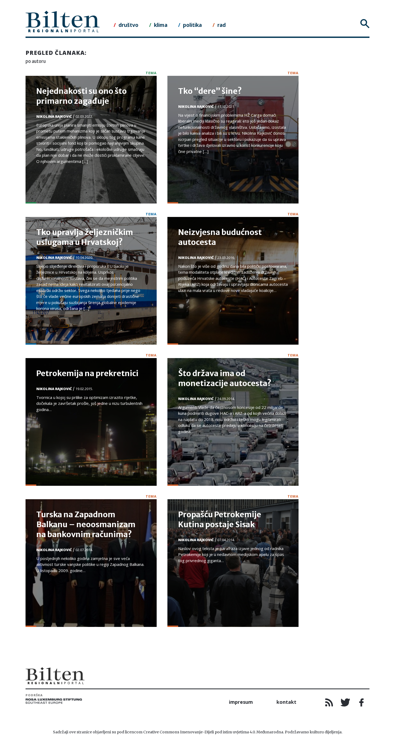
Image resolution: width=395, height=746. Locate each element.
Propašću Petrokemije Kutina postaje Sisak (219, 519)
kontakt (286, 702)
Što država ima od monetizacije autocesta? (224, 378)
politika (192, 24)
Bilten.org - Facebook (361, 702)
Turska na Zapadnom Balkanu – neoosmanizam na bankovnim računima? (85, 524)
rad (221, 24)
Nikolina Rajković (54, 116)
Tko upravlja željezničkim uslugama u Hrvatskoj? (84, 237)
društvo (128, 24)
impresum (241, 702)
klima (160, 24)
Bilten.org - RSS (329, 702)
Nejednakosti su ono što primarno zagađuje (81, 96)
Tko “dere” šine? (210, 91)
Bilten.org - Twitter (345, 702)
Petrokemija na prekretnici (87, 373)
